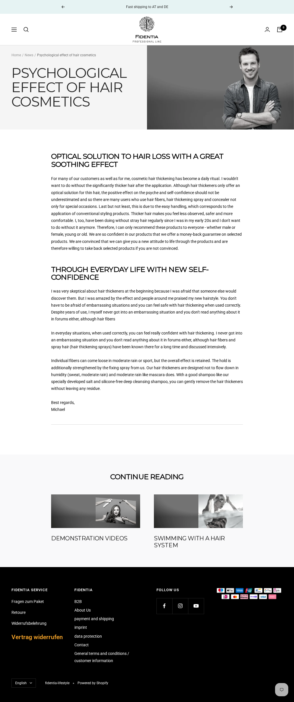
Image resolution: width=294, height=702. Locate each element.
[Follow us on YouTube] (196, 606)
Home (16, 55)
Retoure (18, 612)
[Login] (267, 29)
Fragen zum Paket (27, 601)
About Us (82, 610)
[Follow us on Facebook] (164, 606)
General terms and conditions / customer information (101, 657)
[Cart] (280, 29)
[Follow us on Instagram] (180, 606)
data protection (88, 636)
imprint (80, 627)
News (29, 55)
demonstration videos (89, 538)
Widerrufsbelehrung (29, 623)
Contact (81, 645)
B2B (78, 601)
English (21, 683)
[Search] (26, 29)
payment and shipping (94, 618)
